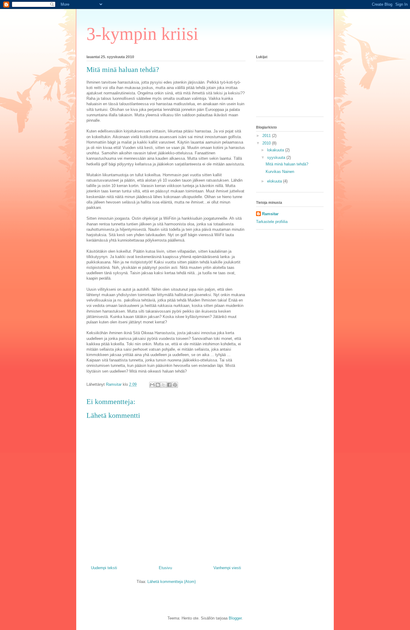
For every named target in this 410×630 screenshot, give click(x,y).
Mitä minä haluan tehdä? (287, 164)
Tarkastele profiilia (272, 221)
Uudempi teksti (104, 568)
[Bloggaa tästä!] (158, 385)
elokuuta (275, 181)
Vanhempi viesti (227, 568)
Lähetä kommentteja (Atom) (171, 581)
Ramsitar (270, 214)
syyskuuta (276, 157)
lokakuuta (276, 150)
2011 (267, 135)
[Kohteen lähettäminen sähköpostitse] (152, 385)
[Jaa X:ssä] (164, 385)
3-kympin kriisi (142, 34)
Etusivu (165, 568)
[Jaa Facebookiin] (169, 385)
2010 (267, 143)
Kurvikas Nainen (280, 171)
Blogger (235, 618)
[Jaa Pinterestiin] (175, 385)
